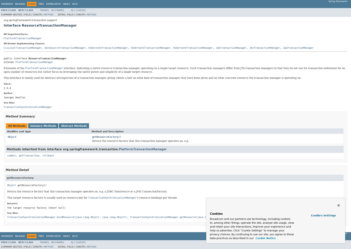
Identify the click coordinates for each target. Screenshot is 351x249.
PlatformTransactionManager (23, 38)
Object (12, 136)
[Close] (339, 205)
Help (75, 4)
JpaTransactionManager (298, 47)
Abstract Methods (74, 125)
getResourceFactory (105, 136)
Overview (7, 4)
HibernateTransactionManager (108, 47)
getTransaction (29, 155)
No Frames (57, 10)
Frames (44, 10)
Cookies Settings (323, 215)
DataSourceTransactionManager (65, 47)
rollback (48, 155)
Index (66, 4)
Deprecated (53, 4)
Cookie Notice (265, 238)
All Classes (78, 10)
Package (20, 4)
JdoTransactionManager (231, 47)
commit (11, 155)
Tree (41, 4)
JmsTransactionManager (264, 47)
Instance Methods (43, 125)
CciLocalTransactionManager (23, 47)
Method (48, 14)
